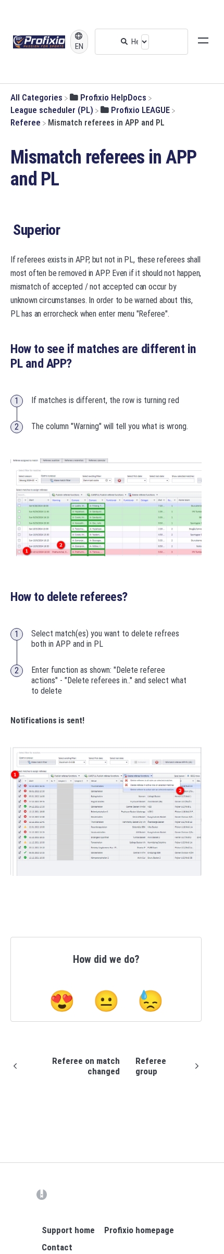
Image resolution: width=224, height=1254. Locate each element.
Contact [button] (57, 1247)
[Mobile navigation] (203, 41)
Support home (68, 1230)
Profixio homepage (139, 1230)
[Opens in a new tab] (41, 1194)
